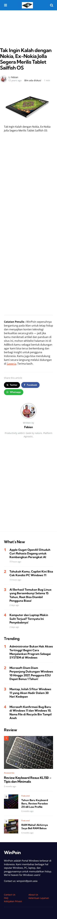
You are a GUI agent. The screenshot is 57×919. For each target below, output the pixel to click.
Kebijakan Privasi (13, 901)
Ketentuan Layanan (38, 897)
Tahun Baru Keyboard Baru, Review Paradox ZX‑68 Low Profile (34, 803)
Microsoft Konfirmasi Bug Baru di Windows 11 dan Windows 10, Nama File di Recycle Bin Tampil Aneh (31, 712)
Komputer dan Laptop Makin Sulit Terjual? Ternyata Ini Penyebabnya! (29, 618)
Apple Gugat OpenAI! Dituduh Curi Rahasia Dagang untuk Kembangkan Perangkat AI (30, 553)
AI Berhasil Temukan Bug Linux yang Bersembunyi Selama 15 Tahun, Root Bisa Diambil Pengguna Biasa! (30, 595)
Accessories (9, 773)
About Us (33, 894)
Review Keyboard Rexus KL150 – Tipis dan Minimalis (27, 779)
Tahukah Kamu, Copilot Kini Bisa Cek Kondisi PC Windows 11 (31, 573)
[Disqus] (28, 488)
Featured (25, 796)
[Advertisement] (28, 22)
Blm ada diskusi (32, 80)
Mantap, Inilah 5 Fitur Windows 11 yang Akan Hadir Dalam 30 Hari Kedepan (30, 692)
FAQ (6, 897)
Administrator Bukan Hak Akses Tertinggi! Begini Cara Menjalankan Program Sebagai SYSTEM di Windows (31, 652)
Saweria (11, 363)
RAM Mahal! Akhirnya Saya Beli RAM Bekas (34, 826)
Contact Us (9, 894)
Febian (14, 77)
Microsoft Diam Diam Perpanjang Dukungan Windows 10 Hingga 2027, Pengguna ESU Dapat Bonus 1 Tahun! (31, 673)
